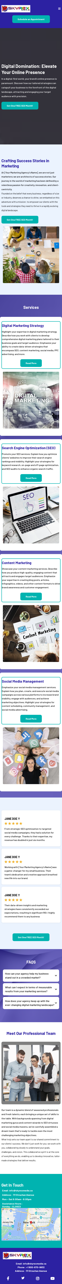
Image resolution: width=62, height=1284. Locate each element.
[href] (31, 1224)
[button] (59, 8)
